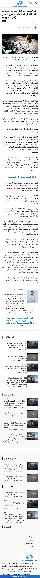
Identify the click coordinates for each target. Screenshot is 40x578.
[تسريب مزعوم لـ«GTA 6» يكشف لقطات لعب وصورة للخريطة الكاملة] (32, 368)
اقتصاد (25, 375)
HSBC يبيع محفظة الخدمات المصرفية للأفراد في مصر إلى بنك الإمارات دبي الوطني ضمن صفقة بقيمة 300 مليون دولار (16, 381)
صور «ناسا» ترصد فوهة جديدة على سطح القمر (16, 357)
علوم (4, 20)
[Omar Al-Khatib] (36, 28)
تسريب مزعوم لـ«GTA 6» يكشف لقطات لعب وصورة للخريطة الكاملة (15, 368)
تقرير (10, 111)
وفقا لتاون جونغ (26, 267)
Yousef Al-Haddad (22, 349)
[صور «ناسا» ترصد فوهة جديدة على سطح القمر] (32, 357)
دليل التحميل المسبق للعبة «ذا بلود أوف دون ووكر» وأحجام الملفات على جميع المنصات (16, 345)
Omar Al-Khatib (24, 28)
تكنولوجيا (24, 341)
